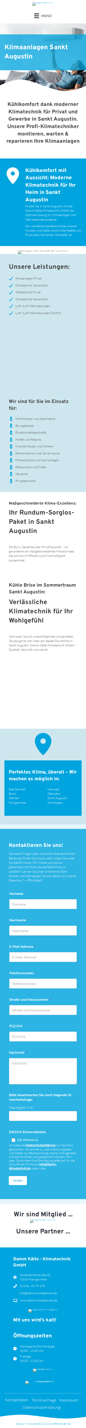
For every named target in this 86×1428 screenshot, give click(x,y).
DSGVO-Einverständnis (28, 1132)
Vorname (17, 893)
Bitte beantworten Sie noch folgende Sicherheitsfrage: (40, 1097)
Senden (17, 1180)
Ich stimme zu (27, 1140)
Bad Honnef (17, 789)
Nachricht (18, 1052)
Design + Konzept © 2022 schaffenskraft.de (43, 1423)
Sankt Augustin (57, 798)
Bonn (12, 793)
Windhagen (55, 802)
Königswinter (17, 802)
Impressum (68, 1400)
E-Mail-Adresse (22, 946)
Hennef (14, 798)
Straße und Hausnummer (30, 999)
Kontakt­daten (16, 1400)
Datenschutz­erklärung (41, 1407)
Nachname (18, 920)
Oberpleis (53, 793)
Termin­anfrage (44, 1400)
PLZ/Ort (17, 1026)
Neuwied (53, 789)
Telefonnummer (22, 973)
